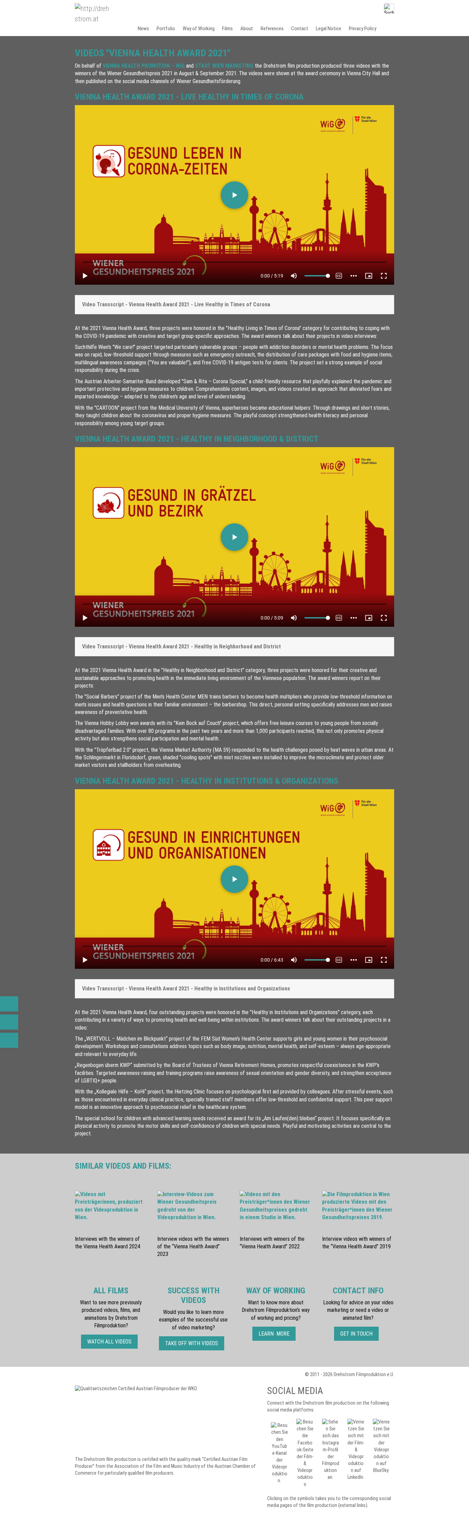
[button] (109, 1342)
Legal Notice (328, 28)
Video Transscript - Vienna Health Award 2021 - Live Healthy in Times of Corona (176, 304)
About (246, 28)
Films (227, 28)
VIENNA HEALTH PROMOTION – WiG (144, 66)
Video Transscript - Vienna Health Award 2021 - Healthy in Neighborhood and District (181, 646)
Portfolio (166, 28)
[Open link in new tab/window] (141, 1419)
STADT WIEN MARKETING (224, 66)
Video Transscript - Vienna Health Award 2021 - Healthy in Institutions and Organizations (186, 988)
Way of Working (199, 28)
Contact (299, 28)
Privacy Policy (362, 28)
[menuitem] (143, 28)
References (272, 28)
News (143, 28)
